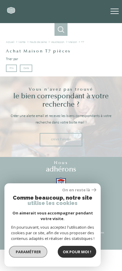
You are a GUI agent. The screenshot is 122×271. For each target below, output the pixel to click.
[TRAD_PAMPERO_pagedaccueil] (11, 13)
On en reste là (76, 190)
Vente (21, 42)
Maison (72, 42)
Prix (11, 68)
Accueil (10, 42)
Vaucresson (57, 42)
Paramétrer (28, 251)
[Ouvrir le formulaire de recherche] (60, 29)
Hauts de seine (38, 42)
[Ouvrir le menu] (114, 11)
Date (26, 68)
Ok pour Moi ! (77, 251)
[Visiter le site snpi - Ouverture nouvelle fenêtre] (61, 182)
